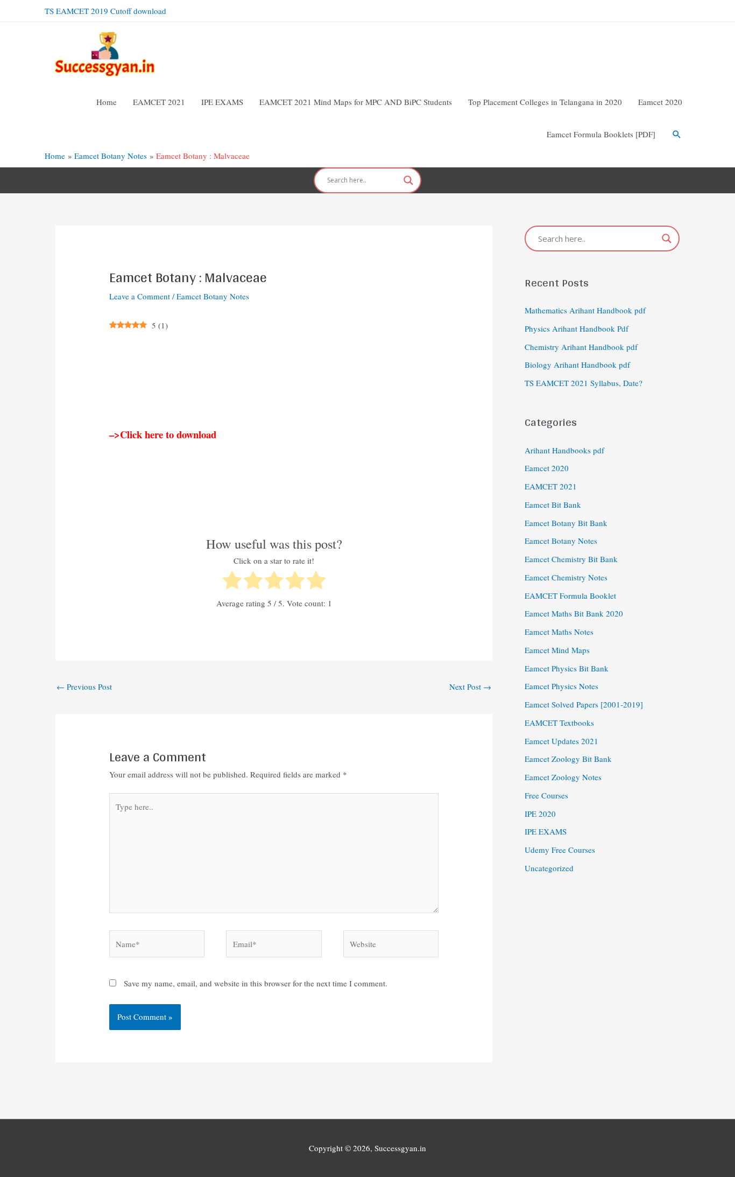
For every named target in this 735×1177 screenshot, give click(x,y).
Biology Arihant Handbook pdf (577, 364)
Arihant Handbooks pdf (564, 450)
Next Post (470, 686)
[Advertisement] (274, 380)
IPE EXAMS (546, 831)
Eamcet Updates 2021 (561, 740)
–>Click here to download (162, 434)
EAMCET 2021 (551, 486)
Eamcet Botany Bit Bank (566, 522)
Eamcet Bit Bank (553, 504)
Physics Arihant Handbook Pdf (576, 328)
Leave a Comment (139, 296)
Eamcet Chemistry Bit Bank (571, 559)
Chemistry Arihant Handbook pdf (581, 346)
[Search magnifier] (408, 180)
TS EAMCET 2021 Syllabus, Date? (583, 382)
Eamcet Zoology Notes (563, 777)
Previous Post (84, 686)
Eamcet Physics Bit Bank (567, 668)
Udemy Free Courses (560, 849)
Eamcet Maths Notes (559, 631)
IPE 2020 (540, 813)
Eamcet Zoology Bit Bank (568, 758)
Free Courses (546, 795)
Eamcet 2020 (547, 468)
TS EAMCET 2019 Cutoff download (105, 10)
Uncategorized (549, 868)
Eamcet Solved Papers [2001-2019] (584, 704)
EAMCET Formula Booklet (570, 595)
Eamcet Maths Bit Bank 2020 (574, 613)
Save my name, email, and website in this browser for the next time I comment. (255, 983)
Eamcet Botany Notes (212, 296)
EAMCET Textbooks (559, 722)
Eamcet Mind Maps (557, 649)
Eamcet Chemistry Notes (566, 577)
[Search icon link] (677, 135)
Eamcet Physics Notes (561, 686)
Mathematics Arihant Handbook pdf (585, 310)
